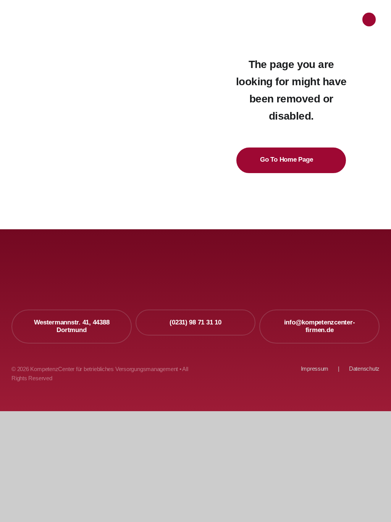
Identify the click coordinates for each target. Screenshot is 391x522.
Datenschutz (364, 368)
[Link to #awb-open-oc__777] (369, 19)
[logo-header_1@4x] (72, 10)
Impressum (315, 368)
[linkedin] (373, 280)
